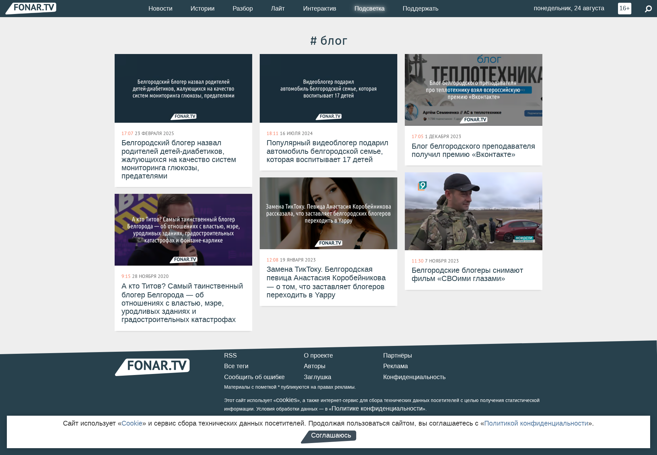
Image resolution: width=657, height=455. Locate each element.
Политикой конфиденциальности (536, 423)
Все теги (236, 366)
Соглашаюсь (331, 435)
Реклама (395, 366)
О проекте (318, 355)
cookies (286, 400)
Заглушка (317, 377)
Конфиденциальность (414, 377)
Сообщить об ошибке (254, 377)
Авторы (314, 366)
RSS (230, 355)
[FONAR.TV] (30, 8)
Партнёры (397, 355)
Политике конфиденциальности (377, 408)
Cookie (131, 423)
